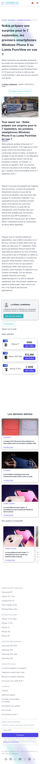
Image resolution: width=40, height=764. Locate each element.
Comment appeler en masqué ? (14, 668)
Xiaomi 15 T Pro (8, 596)
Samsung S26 (7, 650)
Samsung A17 (7, 592)
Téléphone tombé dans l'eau (13, 672)
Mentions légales (8, 695)
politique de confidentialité (11, 742)
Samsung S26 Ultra (9, 646)
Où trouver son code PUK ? (13, 681)
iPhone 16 (5, 636)
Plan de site (6, 710)
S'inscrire (20, 735)
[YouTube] (20, 759)
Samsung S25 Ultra (9, 654)
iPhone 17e (6, 632)
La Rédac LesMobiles (9, 84)
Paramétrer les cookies (11, 706)
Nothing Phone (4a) (9, 609)
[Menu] (37, 3)
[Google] (6, 759)
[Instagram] (29, 759)
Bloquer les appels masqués (13, 677)
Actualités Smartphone (24, 20)
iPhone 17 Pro (7, 623)
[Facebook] (11, 759)
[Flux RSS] (34, 759)
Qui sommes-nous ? (10, 714)
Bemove (15, 753)
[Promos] (32, 3)
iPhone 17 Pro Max (9, 619)
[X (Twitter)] (25, 759)
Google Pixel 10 (8, 601)
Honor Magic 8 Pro (9, 605)
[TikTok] (15, 759)
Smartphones (9, 324)
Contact (5, 691)
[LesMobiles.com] (10, 2)
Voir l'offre (29, 346)
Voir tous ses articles (13, 316)
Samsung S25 (7, 658)
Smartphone (11, 20)
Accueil (4, 20)
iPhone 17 (5, 627)
